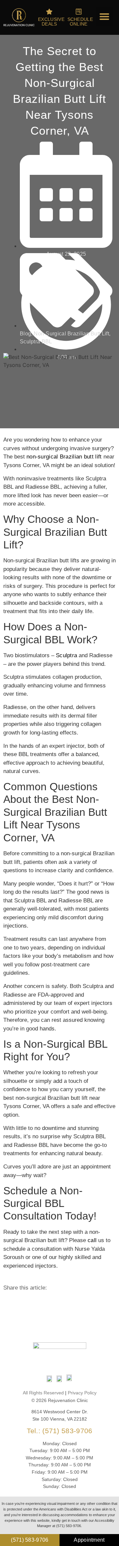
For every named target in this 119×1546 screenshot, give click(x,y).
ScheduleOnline (80, 22)
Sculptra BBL (36, 341)
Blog (25, 333)
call (92, 1240)
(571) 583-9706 (29, 1540)
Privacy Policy (82, 1392)
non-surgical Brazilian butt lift (64, 457)
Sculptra (66, 655)
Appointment (89, 1540)
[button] (104, 16)
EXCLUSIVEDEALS (51, 22)
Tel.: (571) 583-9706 (60, 1431)
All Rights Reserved (43, 1392)
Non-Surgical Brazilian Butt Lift (71, 333)
